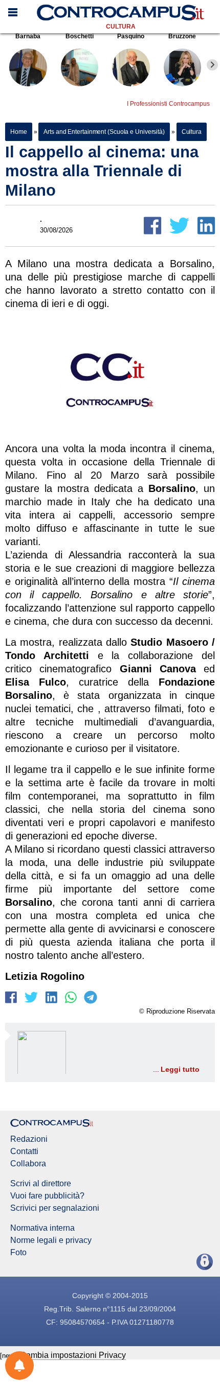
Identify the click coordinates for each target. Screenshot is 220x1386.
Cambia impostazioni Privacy (73, 1355)
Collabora (28, 1164)
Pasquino (130, 36)
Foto (18, 1253)
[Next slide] (212, 65)
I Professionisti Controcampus (168, 103)
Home (18, 131)
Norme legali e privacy (51, 1240)
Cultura (121, 26)
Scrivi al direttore (40, 1184)
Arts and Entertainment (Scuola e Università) (104, 131)
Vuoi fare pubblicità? (47, 1196)
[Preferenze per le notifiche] (19, 1365)
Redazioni (29, 1139)
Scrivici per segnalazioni (54, 1208)
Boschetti (79, 36)
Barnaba (27, 36)
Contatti (24, 1151)
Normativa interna (42, 1228)
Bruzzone (182, 36)
